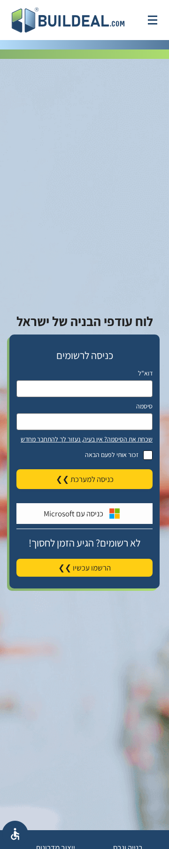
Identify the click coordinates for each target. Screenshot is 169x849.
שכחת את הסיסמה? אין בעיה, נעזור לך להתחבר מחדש (87, 439)
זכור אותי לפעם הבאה (111, 454)
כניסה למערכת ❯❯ (85, 479)
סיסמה (144, 406)
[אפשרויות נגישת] (15, 834)
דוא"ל (145, 373)
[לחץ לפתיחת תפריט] (152, 20)
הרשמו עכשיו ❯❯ (84, 568)
